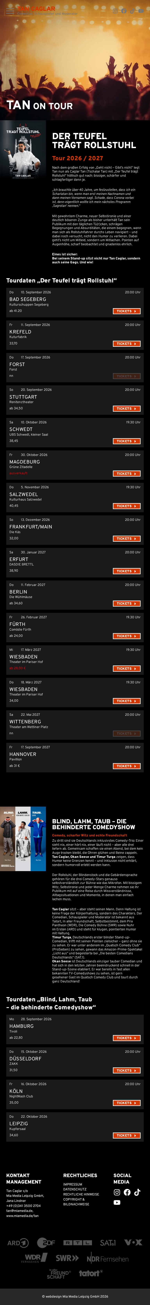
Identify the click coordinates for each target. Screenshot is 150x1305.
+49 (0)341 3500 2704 (23, 1206)
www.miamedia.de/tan (22, 1216)
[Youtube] (141, 11)
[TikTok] (132, 11)
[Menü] (10, 11)
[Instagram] (115, 11)
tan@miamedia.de (19, 1211)
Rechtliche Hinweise (81, 1195)
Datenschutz (75, 1189)
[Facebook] (124, 11)
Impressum (72, 1185)
